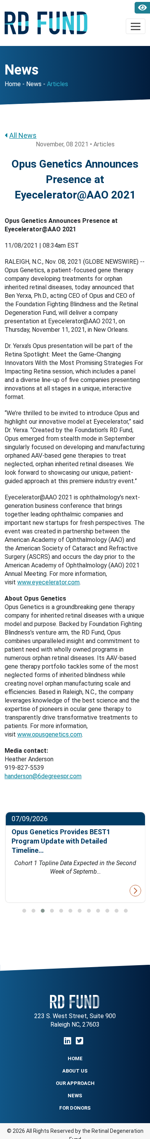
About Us (75, 1071)
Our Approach (75, 1083)
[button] (24, 911)
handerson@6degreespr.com (43, 776)
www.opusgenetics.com (49, 734)
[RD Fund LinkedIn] (67, 1041)
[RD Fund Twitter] (79, 1041)
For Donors (75, 1108)
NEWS (75, 1095)
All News (23, 135)
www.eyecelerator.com (48, 582)
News (34, 84)
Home (13, 84)
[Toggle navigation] (135, 26)
